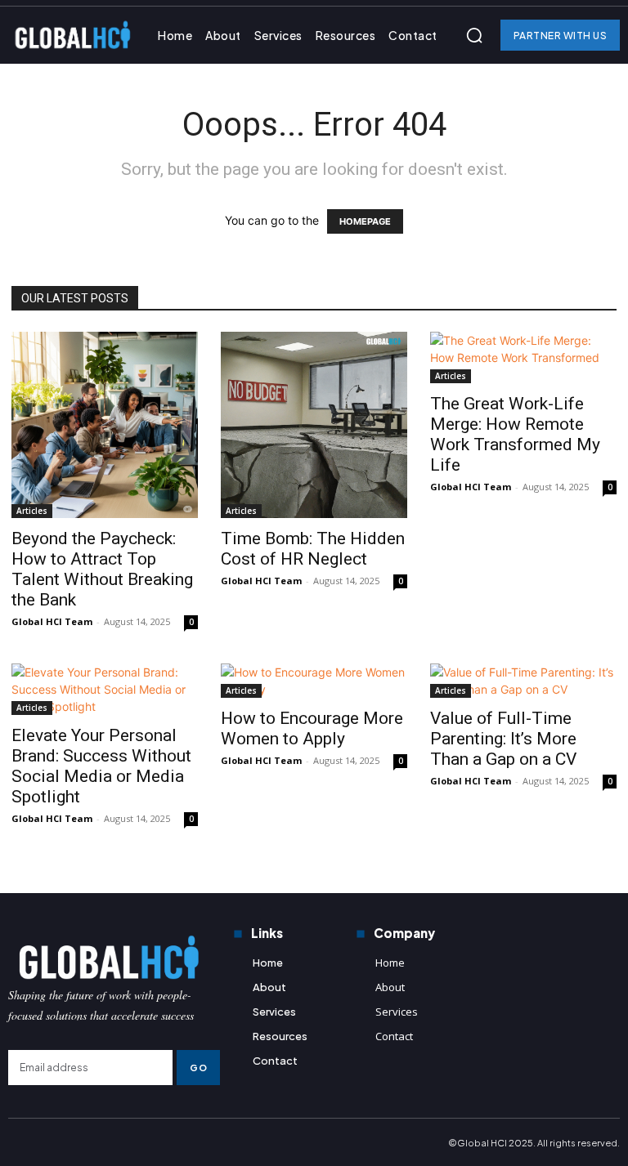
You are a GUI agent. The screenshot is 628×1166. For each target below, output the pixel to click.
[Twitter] (73, 1142)
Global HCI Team (51, 621)
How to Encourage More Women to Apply (312, 728)
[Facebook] (18, 1142)
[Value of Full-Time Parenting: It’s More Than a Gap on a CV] (523, 680)
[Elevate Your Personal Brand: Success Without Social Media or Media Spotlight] (104, 689)
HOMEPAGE (365, 221)
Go (198, 1067)
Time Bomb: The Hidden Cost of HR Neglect (313, 549)
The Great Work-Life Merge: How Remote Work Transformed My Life (515, 434)
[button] (474, 35)
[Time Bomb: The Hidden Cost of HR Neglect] (314, 425)
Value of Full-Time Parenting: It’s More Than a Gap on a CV (503, 738)
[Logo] (114, 957)
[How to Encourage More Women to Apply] (314, 680)
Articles (31, 510)
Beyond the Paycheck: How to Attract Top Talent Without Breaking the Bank (102, 569)
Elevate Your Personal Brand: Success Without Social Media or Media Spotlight (101, 766)
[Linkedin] (603, 877)
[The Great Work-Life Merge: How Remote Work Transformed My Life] (523, 357)
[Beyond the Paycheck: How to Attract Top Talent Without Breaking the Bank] (104, 425)
